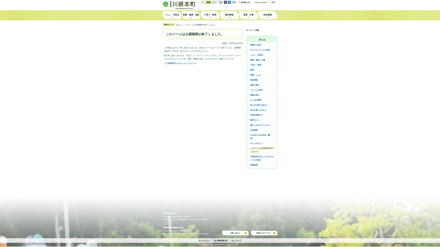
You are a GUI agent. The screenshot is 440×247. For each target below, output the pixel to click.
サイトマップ (236, 240)
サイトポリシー (204, 240)
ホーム (178, 25)
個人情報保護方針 (221, 240)
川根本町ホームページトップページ (182, 63)
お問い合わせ (235, 233)
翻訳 (273, 2)
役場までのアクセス (263, 233)
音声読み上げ (245, 2)
